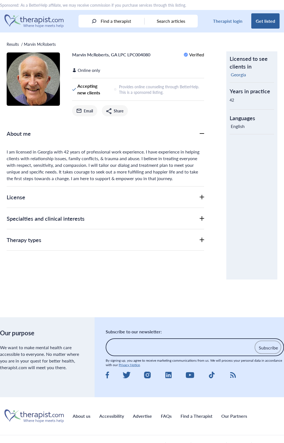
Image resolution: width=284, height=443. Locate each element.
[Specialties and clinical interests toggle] (202, 218)
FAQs (166, 416)
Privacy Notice (129, 365)
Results (13, 44)
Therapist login (227, 21)
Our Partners (234, 416)
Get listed (265, 21)
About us (81, 416)
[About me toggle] (202, 133)
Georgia (238, 74)
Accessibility (111, 416)
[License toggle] (202, 197)
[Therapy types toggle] (202, 240)
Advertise (142, 416)
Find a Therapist (196, 416)
